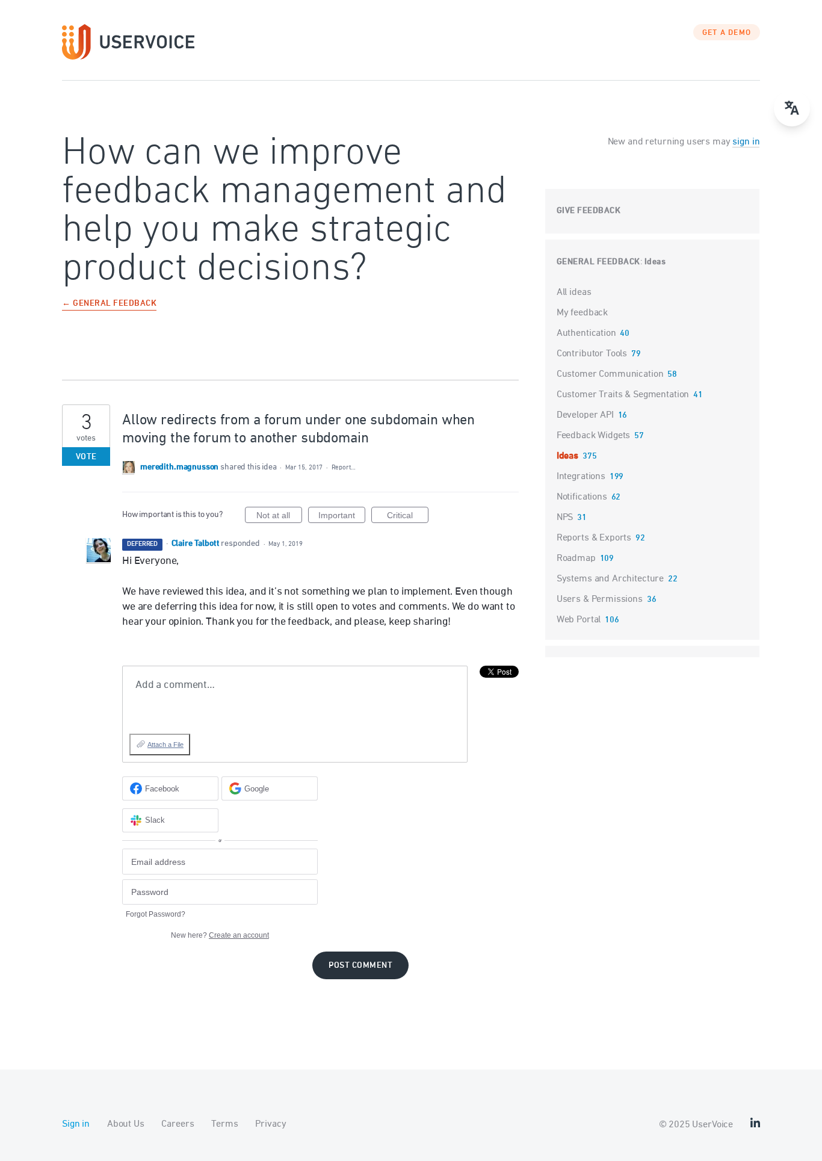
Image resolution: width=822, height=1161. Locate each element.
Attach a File (165, 744)
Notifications (582, 497)
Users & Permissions (600, 599)
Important (341, 516)
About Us (125, 1124)
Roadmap (576, 558)
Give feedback (589, 211)
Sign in (76, 1124)
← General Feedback (109, 304)
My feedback (582, 313)
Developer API (585, 415)
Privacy (270, 1124)
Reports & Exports (594, 538)
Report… (344, 467)
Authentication (586, 333)
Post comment (360, 966)
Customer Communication (610, 374)
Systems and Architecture (610, 579)
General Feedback (598, 262)
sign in (745, 142)
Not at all (279, 516)
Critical (407, 516)
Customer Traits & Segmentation (623, 395)
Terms (224, 1124)
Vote (86, 457)
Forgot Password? (155, 914)
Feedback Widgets (594, 436)
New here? (220, 935)
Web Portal (579, 620)
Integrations (581, 476)
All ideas (574, 292)
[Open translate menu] (792, 108)
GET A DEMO (727, 33)
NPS (565, 517)
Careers (177, 1124)
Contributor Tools (592, 354)
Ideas (655, 262)
